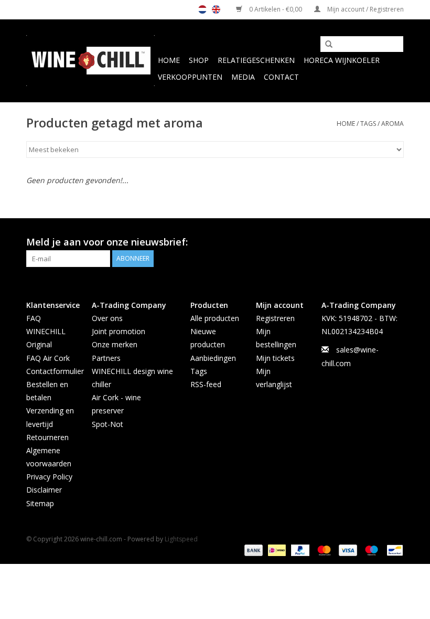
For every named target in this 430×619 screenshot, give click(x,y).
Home (169, 60)
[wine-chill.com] (90, 60)
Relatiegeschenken (256, 60)
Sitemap (40, 503)
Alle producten (214, 318)
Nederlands (202, 9)
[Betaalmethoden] (252, 550)
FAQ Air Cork (48, 358)
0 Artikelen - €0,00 (276, 9)
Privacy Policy (49, 477)
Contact (281, 77)
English (216, 9)
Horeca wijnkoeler (342, 60)
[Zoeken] (325, 45)
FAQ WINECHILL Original (46, 331)
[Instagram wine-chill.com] (395, 242)
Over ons (107, 318)
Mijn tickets (275, 358)
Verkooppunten (190, 77)
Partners (106, 358)
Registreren (275, 318)
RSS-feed (205, 384)
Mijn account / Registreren (365, 9)
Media (243, 77)
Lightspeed (181, 539)
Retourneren (47, 437)
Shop (199, 60)
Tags (368, 123)
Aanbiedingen (213, 358)
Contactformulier (55, 371)
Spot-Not (107, 424)
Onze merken (114, 344)
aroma (392, 123)
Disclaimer (44, 490)
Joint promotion (118, 331)
